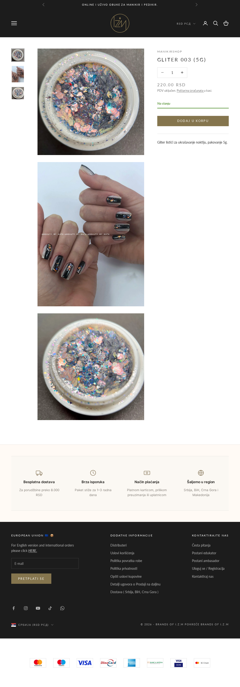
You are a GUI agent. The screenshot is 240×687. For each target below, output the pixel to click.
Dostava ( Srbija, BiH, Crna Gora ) (134, 592)
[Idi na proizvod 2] (17, 74)
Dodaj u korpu (193, 121)
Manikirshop (169, 51)
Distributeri (118, 545)
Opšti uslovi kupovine (126, 576)
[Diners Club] (155, 663)
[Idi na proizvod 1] (17, 55)
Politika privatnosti (123, 568)
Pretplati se (31, 579)
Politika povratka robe (126, 561)
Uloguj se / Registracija (208, 568)
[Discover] (178, 663)
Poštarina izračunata (190, 90)
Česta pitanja (201, 545)
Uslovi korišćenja (122, 553)
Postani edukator (204, 553)
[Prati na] (13, 608)
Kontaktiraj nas (203, 576)
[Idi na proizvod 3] (17, 93)
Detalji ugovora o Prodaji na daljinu (135, 584)
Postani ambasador (205, 561)
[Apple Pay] (202, 663)
